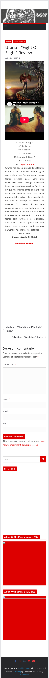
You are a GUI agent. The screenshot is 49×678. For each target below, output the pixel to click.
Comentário (9, 364)
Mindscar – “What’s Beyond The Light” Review (24, 329)
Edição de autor (26, 164)
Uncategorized (19, 41)
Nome (6, 399)
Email (6, 411)
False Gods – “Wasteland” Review (27, 337)
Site (4, 423)
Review (8, 41)
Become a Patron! (24, 243)
